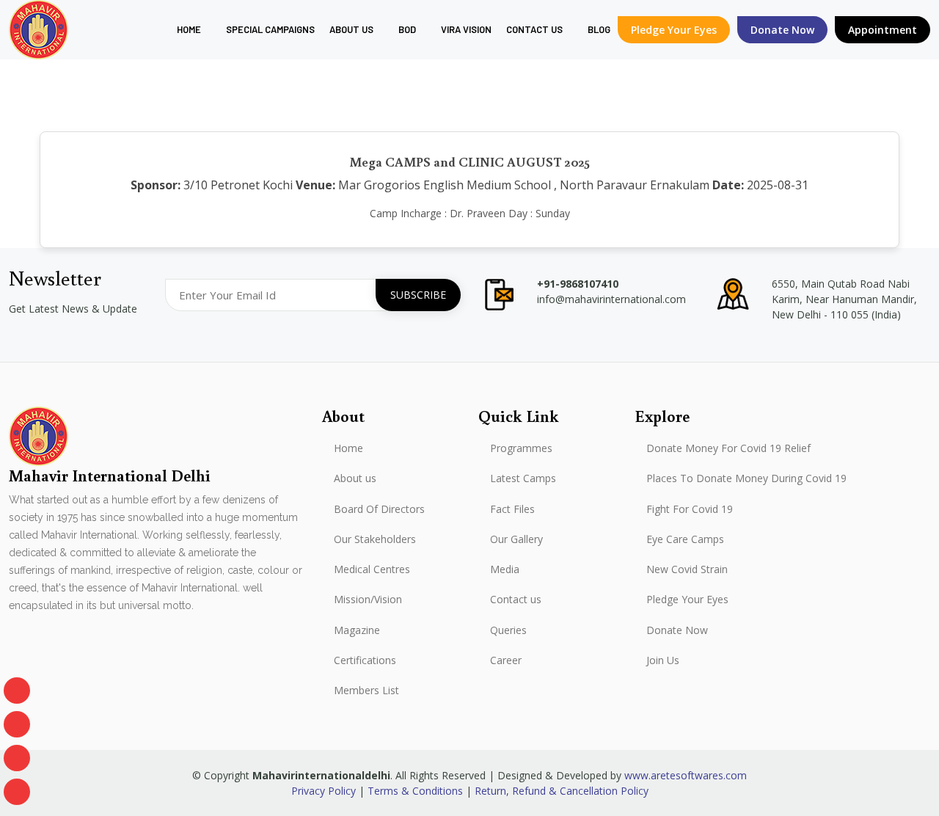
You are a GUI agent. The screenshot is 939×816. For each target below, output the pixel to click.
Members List (366, 690)
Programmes (521, 448)
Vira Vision (466, 29)
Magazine (357, 630)
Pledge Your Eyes (674, 30)
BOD (407, 29)
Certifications (365, 660)
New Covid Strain (687, 569)
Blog (599, 29)
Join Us (662, 660)
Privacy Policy (323, 791)
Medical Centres (372, 569)
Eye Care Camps (685, 539)
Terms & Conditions (415, 791)
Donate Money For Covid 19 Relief (728, 448)
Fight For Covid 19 (689, 509)
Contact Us (534, 29)
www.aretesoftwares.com (685, 775)
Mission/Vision (368, 599)
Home (189, 29)
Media (504, 569)
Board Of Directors (379, 509)
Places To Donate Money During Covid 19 (746, 478)
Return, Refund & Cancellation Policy (561, 791)
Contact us (515, 599)
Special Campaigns (270, 29)
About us (351, 29)
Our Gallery (516, 539)
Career (506, 660)
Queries (508, 630)
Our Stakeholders (375, 539)
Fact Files (512, 509)
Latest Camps (523, 478)
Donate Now (677, 630)
